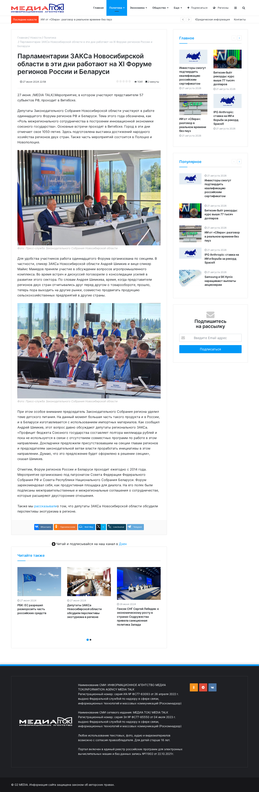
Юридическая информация (212, 19)
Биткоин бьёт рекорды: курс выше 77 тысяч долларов (221, 214)
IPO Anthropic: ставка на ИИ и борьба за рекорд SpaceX (77, 19)
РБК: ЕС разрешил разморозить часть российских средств (31, 609)
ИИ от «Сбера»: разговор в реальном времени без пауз (222, 236)
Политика (115, 7)
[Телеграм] (203, 687)
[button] (87, 640)
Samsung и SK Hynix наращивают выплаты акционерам (220, 280)
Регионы (223, 7)
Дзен (123, 544)
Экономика (137, 7)
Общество (159, 7)
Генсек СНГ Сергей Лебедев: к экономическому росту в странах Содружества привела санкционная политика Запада (138, 616)
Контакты (240, 19)
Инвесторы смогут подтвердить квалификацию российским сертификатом (192, 75)
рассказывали (45, 506)
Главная (98, 7)
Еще (176, 7)
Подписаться (199, 7)
